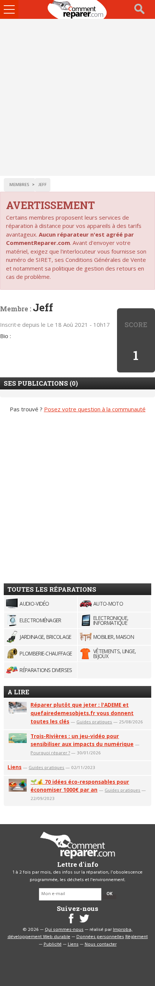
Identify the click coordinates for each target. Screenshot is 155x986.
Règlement (136, 937)
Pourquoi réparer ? (50, 752)
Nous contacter (101, 944)
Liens (14, 767)
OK (109, 894)
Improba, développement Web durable (70, 933)
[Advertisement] (77, 97)
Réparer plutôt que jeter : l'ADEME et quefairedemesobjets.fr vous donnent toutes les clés (82, 713)
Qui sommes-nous (64, 930)
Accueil (77, 9)
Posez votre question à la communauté (95, 409)
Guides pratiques (94, 722)
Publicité (53, 944)
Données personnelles (100, 937)
